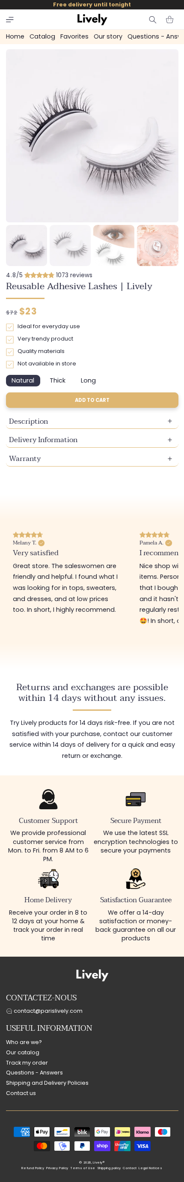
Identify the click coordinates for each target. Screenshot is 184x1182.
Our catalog (22, 1052)
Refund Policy (32, 1168)
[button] (9, 19)
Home (15, 36)
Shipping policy (109, 1168)
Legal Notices (150, 1168)
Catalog (42, 36)
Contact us (21, 1093)
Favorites (74, 36)
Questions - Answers (34, 1072)
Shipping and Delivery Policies (47, 1082)
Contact (130, 1168)
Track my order (27, 1062)
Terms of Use (82, 1168)
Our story (108, 36)
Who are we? (24, 1042)
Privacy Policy (57, 1168)
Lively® (98, 1162)
